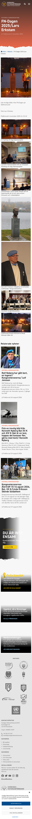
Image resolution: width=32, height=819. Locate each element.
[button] (29, 792)
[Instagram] (13, 775)
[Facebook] (2, 775)
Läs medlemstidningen (11, 649)
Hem (4, 51)
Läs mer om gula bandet (12, 588)
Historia (9, 51)
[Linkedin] (17, 775)
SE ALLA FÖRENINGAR (10, 619)
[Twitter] (6, 775)
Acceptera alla (16, 803)
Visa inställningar (16, 813)
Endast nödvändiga (16, 808)
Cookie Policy (15, 816)
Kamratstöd (8, 547)
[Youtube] (10, 775)
